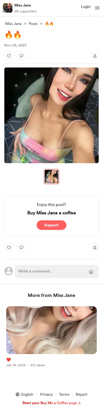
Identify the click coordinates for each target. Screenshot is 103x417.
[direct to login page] (57, 271)
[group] (51, 339)
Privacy (46, 394)
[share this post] (95, 56)
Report (81, 394)
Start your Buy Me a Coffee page (50, 403)
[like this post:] (9, 56)
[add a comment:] (21, 56)
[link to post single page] (51, 337)
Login (86, 6)
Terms (64, 394)
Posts (33, 24)
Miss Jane (22, 5)
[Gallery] (51, 115)
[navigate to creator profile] (7, 8)
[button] (97, 8)
